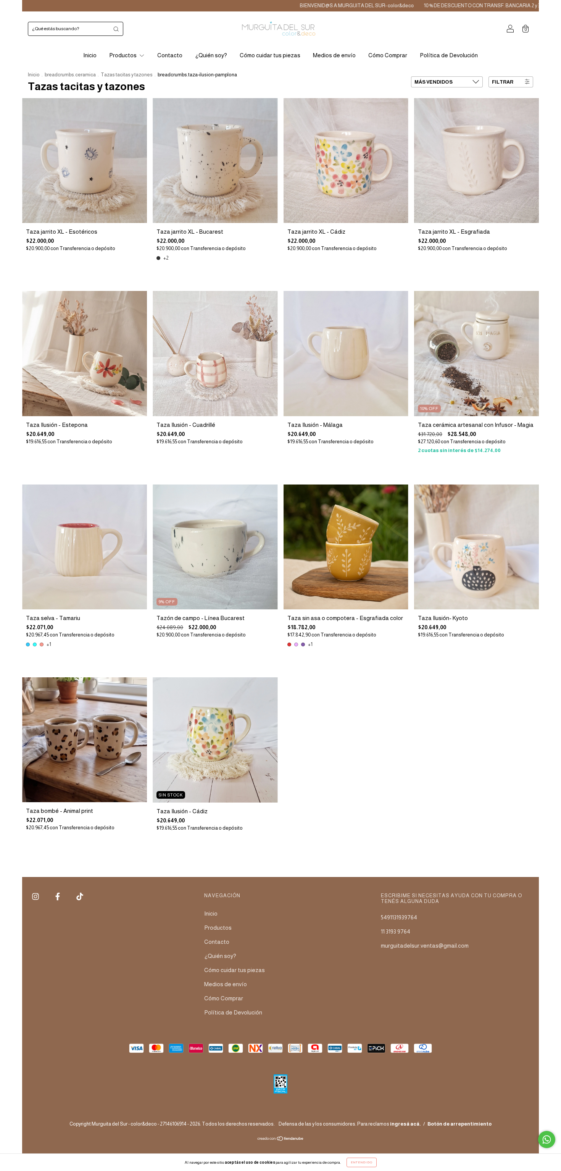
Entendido (361, 1162)
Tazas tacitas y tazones (127, 75)
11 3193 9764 (395, 931)
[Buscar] (116, 29)
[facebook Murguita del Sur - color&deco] (58, 896)
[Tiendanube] (281, 1139)
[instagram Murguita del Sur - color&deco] (36, 896)
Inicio (90, 55)
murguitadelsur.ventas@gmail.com (425, 945)
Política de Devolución (449, 55)
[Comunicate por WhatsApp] (546, 1139)
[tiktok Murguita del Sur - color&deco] (79, 896)
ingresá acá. (405, 1124)
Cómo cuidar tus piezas (270, 55)
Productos (123, 55)
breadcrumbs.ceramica (70, 75)
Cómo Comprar (387, 55)
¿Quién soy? (211, 55)
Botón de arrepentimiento (459, 1124)
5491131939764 (399, 917)
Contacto (169, 55)
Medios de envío (334, 55)
